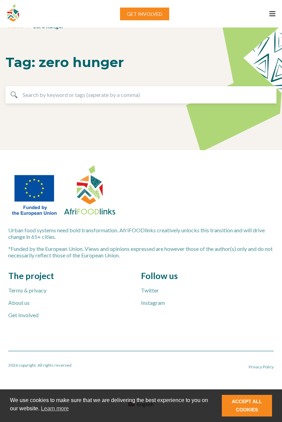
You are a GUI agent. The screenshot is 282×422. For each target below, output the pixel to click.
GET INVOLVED (144, 14)
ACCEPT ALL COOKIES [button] (247, 405)
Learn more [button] (55, 408)
